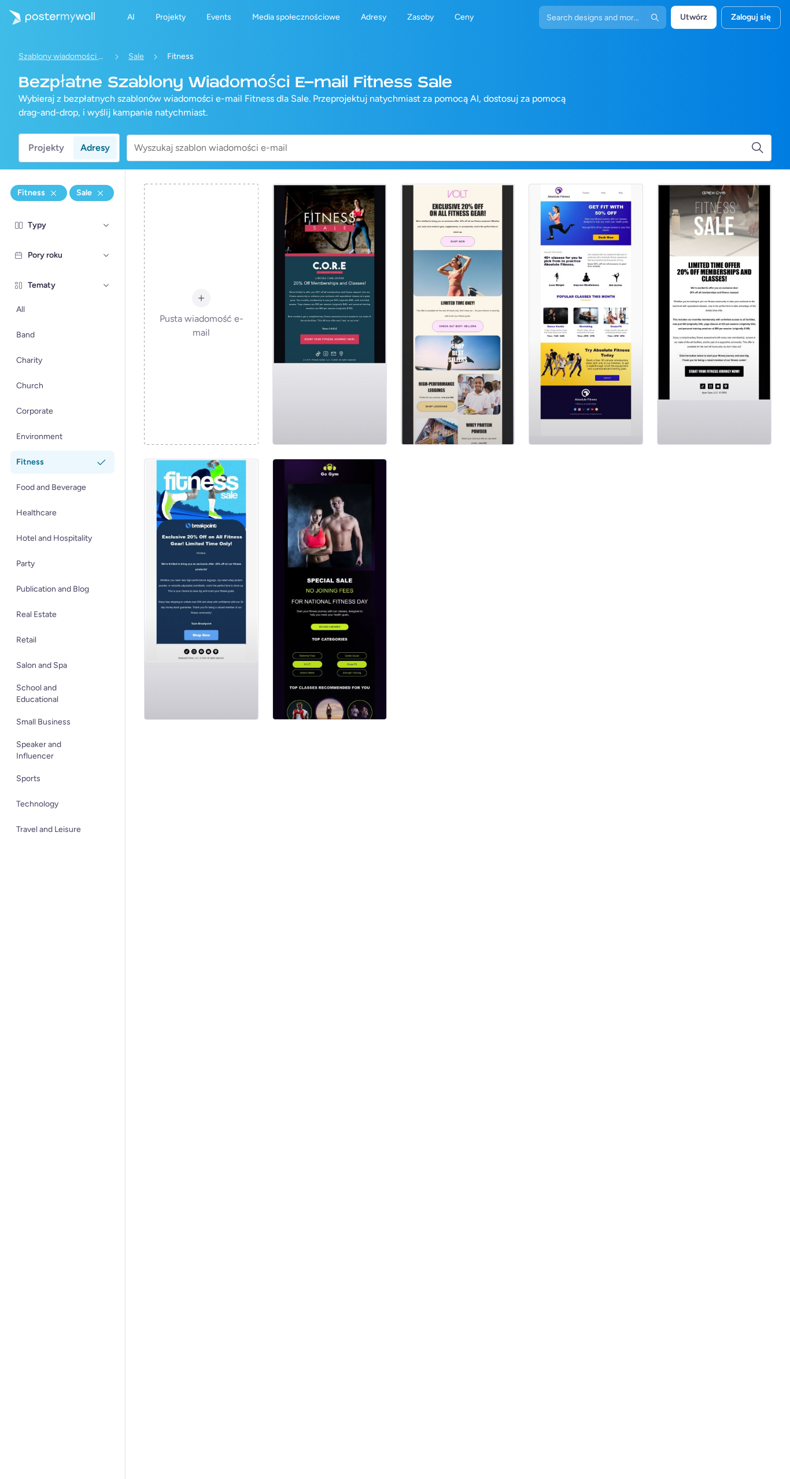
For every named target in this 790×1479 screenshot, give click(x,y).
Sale (136, 56)
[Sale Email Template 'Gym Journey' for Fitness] (714, 314)
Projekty (46, 147)
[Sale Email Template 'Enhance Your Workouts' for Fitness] (329, 314)
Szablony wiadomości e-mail (62, 56)
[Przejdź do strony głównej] (47, 17)
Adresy (95, 147)
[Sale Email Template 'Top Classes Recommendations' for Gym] (329, 589)
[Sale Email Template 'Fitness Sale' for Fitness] (458, 314)
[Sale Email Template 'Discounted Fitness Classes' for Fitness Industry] (586, 314)
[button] (106, 225)
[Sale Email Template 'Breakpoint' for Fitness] (201, 589)
